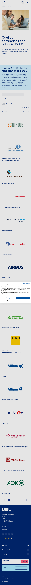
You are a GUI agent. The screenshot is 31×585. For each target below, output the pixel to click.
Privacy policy (26, 283)
